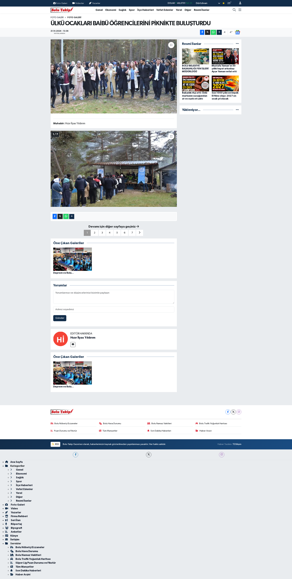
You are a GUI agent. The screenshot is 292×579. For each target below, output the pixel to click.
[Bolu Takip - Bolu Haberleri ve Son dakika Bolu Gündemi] (62, 9)
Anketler (16, 531)
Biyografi (16, 528)
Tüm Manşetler (110, 431)
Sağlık (122, 10)
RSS (57, 444)
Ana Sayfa (16, 462)
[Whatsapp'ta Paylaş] (213, 32)
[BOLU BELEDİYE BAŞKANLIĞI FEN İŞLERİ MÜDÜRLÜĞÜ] (195, 56)
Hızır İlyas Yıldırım (82, 337)
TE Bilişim (237, 444)
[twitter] (148, 454)
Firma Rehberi (19, 516)
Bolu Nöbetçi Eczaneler (66, 423)
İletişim (14, 539)
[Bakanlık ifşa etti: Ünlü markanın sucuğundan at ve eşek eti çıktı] (195, 83)
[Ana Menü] (239, 10)
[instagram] (221, 454)
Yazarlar (96, 3)
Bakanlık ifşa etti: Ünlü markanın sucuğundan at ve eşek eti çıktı (194, 96)
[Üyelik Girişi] (238, 3)
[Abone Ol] (237, 32)
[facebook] (75, 454)
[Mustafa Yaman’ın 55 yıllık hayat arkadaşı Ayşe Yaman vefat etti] (225, 56)
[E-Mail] (72, 344)
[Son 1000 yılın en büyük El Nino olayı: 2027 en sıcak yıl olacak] (225, 83)
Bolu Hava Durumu (112, 423)
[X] (233, 411)
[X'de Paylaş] (207, 32)
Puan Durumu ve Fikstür (65, 431)
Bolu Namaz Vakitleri (161, 423)
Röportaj (16, 524)
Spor (132, 10)
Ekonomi (110, 10)
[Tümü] (237, 44)
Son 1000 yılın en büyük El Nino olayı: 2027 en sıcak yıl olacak (225, 96)
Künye (14, 535)
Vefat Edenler (164, 10)
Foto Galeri (61, 3)
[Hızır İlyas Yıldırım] (60, 338)
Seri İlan (15, 520)
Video (14, 508)
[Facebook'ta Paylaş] (202, 32)
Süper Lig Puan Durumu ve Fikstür (36, 563)
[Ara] (234, 10)
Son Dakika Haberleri (161, 431)
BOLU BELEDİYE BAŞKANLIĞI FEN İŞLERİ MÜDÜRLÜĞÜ (195, 68)
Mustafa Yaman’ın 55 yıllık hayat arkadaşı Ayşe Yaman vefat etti (224, 68)
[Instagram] (238, 411)
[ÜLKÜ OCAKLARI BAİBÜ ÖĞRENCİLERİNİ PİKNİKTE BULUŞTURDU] (114, 76)
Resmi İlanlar (201, 10)
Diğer (188, 10)
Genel (99, 10)
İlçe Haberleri (145, 10)
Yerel (179, 10)
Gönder (59, 318)
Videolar (80, 3)
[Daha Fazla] (219, 32)
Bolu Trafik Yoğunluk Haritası (213, 423)
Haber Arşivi (206, 431)
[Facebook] (227, 411)
